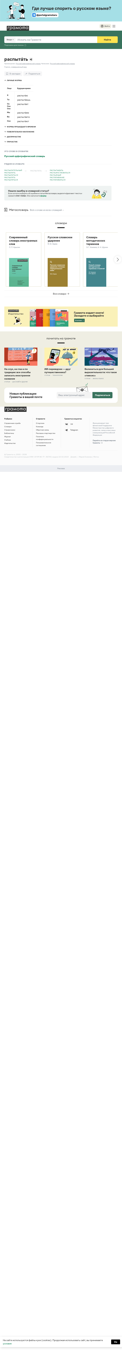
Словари (7, 427)
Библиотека (9, 433)
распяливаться (57, 180)
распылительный (13, 170)
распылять (9, 177)
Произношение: (9, 64)
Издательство (10, 443)
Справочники (9, 430)
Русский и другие (20, 381)
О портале (40, 423)
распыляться (11, 180)
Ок (115, 1342)
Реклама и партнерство (45, 433)
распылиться (11, 175)
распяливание (57, 177)
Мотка (96, 457)
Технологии (58, 375)
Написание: (45, 64)
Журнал (7, 437)
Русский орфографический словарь (24, 156)
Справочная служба (12, 423)
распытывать (56, 170)
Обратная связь (42, 430)
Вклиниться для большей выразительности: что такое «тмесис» (101, 372)
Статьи (7, 381)
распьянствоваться (60, 173)
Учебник (7, 440)
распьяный (55, 175)
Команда (39, 427)
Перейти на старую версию (104, 441)
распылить (9, 173)
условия (7, 1343)
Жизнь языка (98, 378)
